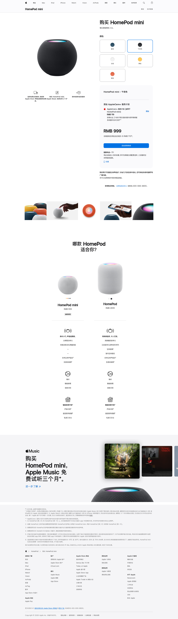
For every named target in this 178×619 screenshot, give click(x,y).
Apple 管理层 (131, 581)
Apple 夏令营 (80, 569)
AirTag (27, 586)
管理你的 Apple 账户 (58, 559)
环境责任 (130, 563)
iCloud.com (55, 566)
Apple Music (55, 575)
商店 (26, 559)
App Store (54, 581)
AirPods (28, 579)
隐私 (128, 566)
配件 (26, 589)
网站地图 (96, 615)
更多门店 (61, 608)
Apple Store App (82, 573)
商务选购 (105, 563)
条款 (91, 515)
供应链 (129, 569)
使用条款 (72, 615)
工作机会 (130, 585)
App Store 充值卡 (31, 593)
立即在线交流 (121, 186)
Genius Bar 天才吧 (82, 563)
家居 (26, 583)
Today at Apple (81, 566)
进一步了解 (33, 486)
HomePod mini (34, 9)
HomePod (34, 551)
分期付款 (79, 583)
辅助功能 (130, 559)
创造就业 (130, 588)
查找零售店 (79, 559)
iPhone (27, 569)
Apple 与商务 (106, 559)
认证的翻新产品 (81, 576)
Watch (27, 573)
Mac (26, 563)
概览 (142, 9)
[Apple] (26, 551)
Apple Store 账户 (57, 563)
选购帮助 (79, 589)
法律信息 (88, 615)
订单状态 (79, 586)
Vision (27, 576)
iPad (26, 566)
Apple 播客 (54, 578)
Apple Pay (29, 601)
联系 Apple (131, 598)
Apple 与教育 (106, 571)
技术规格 (150, 9)
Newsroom (131, 578)
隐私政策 (63, 615)
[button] (144, 3)
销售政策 (80, 615)
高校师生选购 (106, 575)
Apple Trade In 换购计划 (84, 579)
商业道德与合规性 (133, 591)
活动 (128, 594)
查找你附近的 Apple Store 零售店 (46, 608)
